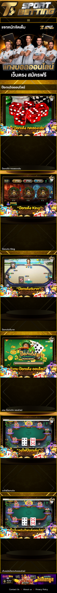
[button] (28, 20)
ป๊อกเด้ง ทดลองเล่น (11, 168)
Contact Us (14, 589)
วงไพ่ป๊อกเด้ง (8, 490)
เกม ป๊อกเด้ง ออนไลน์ (12, 410)
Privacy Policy (42, 589)
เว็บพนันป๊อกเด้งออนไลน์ (13, 571)
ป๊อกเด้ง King (8, 249)
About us (27, 589)
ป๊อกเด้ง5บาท (8, 329)
